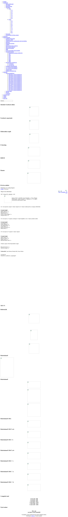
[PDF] (59, 192)
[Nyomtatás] (63, 192)
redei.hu (33, 515)
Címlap (2, 189)
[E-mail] (66, 192)
